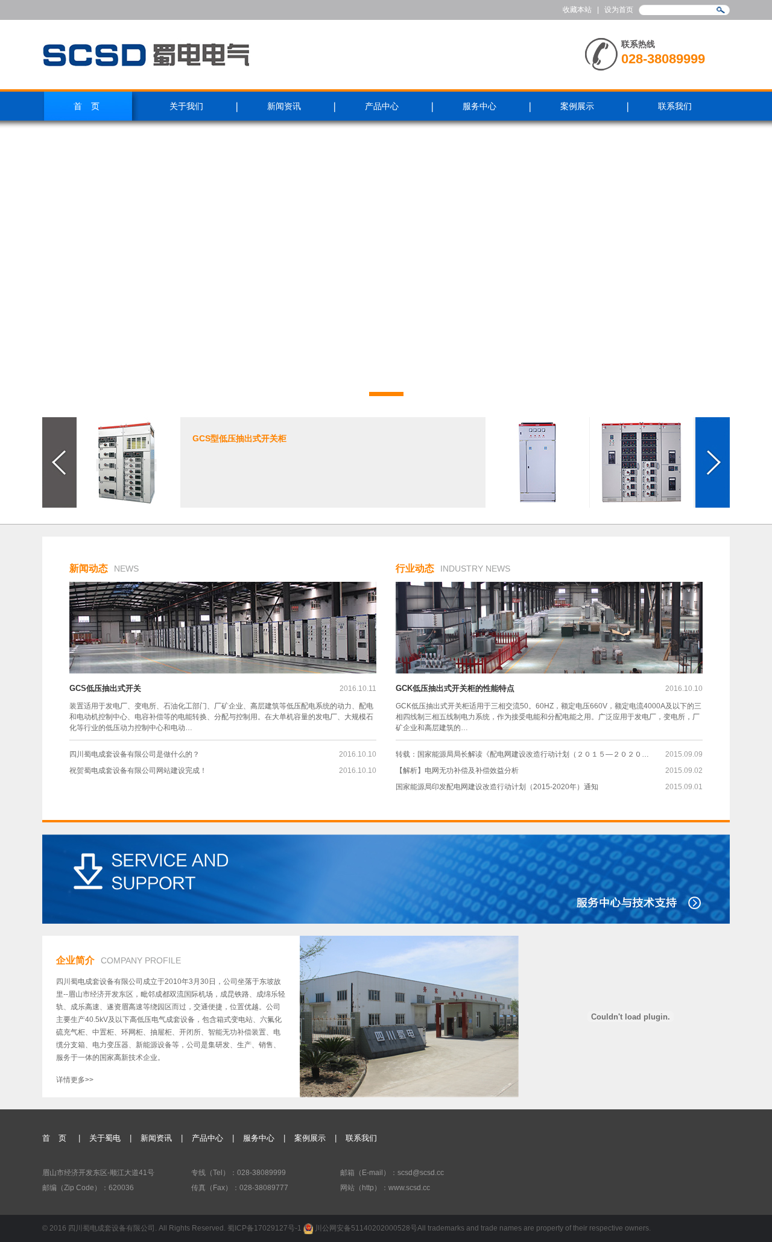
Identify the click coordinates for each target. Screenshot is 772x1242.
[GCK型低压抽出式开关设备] (642, 462)
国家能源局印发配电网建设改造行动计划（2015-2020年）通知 (497, 787)
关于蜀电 (105, 1138)
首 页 (55, 1138)
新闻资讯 (284, 106)
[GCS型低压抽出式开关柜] (128, 462)
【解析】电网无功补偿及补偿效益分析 (457, 770)
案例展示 (577, 106)
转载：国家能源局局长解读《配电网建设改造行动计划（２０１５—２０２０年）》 (523, 754)
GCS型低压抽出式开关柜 (239, 438)
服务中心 (479, 106)
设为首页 (618, 9)
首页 (91, 106)
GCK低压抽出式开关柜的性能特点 (455, 688)
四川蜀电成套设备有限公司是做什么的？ (134, 754)
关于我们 (186, 106)
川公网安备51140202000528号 (365, 1228)
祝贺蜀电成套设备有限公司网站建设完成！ (138, 770)
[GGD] (537, 462)
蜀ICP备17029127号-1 (265, 1228)
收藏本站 (577, 9)
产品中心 (382, 106)
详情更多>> (74, 1080)
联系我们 (675, 106)
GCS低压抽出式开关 (105, 688)
